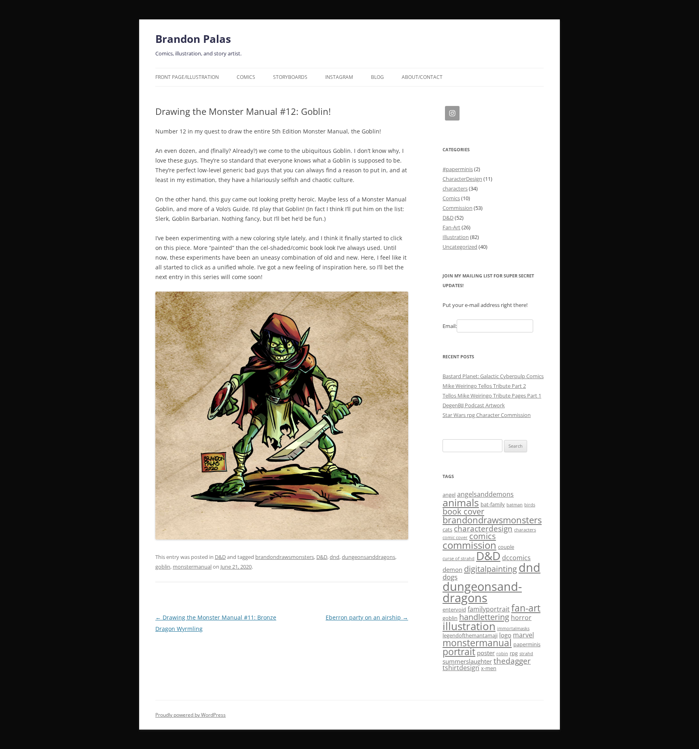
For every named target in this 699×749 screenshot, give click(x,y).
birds (529, 505)
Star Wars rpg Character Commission (487, 415)
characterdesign (483, 528)
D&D (220, 557)
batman (514, 505)
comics (482, 536)
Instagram (339, 77)
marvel (523, 635)
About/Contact (422, 77)
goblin (162, 566)
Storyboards (290, 77)
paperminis (526, 644)
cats (447, 529)
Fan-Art (451, 227)
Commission (457, 208)
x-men (488, 668)
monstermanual (192, 566)
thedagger (512, 660)
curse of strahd (458, 558)
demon (452, 569)
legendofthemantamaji (470, 635)
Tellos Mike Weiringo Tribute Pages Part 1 (492, 395)
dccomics (516, 557)
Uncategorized (460, 246)
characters (455, 188)
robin (502, 653)
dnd (334, 557)
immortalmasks (513, 628)
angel (449, 494)
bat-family (493, 504)
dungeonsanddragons (368, 557)
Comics (246, 77)
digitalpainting (490, 568)
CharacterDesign (462, 178)
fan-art (525, 608)
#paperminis (458, 169)
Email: (450, 326)
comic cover (455, 537)
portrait (459, 651)
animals (461, 502)
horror (521, 617)
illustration (469, 626)
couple (506, 546)
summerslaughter (467, 661)
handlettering (484, 616)
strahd (526, 653)
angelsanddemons (485, 494)
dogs (450, 577)
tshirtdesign (461, 667)
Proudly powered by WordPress (190, 714)
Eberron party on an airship (367, 617)
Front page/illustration (187, 77)
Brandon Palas (193, 39)
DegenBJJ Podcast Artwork (474, 405)
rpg (514, 653)
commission (469, 545)
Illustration (456, 237)
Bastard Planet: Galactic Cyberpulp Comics (493, 376)
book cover (463, 511)
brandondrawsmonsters (284, 557)
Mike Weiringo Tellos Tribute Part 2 (484, 385)
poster (486, 653)
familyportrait (489, 609)
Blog (377, 77)
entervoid (454, 609)
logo (505, 635)
